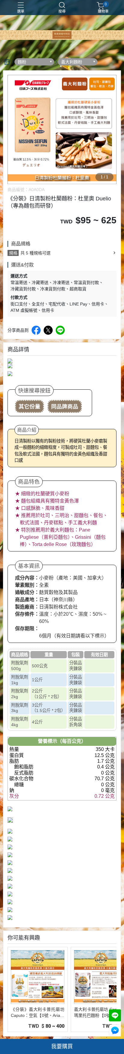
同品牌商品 (64, 407)
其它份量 (29, 407)
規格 (13, 253)
